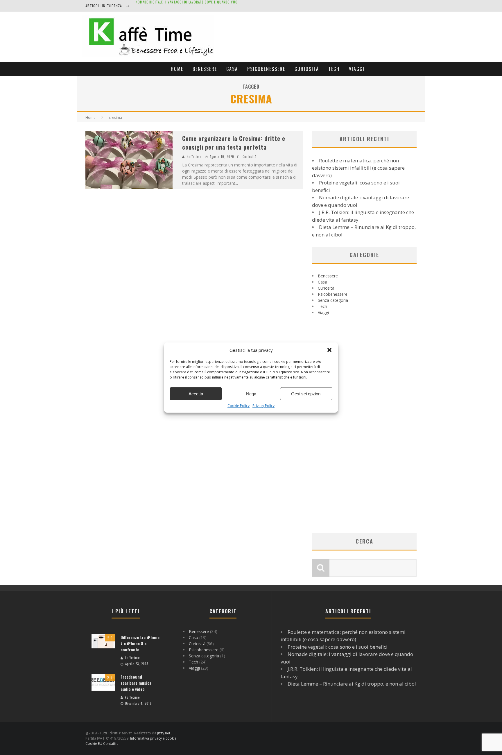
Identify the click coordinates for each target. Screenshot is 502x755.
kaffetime (194, 156)
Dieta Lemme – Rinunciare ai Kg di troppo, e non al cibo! (352, 683)
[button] (329, 350)
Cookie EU (94, 743)
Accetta (196, 393)
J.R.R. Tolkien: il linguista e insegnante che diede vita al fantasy (191, 6)
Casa (232, 68)
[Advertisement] (320, 35)
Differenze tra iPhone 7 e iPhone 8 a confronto (140, 643)
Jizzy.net (164, 733)
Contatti (110, 743)
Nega (251, 393)
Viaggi (357, 68)
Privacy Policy (263, 405)
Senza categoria (333, 300)
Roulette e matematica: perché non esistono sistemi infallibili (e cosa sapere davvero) (358, 168)
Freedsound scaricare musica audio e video (136, 683)
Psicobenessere (266, 68)
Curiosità (307, 68)
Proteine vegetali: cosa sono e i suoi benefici (338, 646)
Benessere (205, 68)
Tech (334, 68)
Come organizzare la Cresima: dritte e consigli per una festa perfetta (233, 142)
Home (177, 68)
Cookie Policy (238, 405)
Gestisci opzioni (306, 393)
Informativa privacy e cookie (153, 738)
